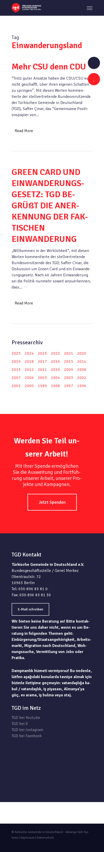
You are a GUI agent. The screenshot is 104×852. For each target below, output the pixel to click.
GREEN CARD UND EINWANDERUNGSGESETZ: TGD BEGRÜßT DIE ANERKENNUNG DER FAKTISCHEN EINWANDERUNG (50, 205)
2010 (55, 369)
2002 (81, 377)
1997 (68, 385)
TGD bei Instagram (27, 729)
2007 (16, 377)
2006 (29, 377)
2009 (68, 369)
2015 (68, 361)
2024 (29, 353)
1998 (55, 385)
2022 (55, 353)
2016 (55, 361)
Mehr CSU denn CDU (49, 66)
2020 (81, 353)
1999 (42, 385)
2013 (16, 369)
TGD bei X (20, 723)
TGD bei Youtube (26, 717)
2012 (29, 369)
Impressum (27, 838)
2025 (16, 353)
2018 (29, 361)
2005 (42, 377)
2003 (68, 377)
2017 (42, 361)
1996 (81, 385)
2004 (55, 377)
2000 (29, 385)
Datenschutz (45, 838)
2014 (81, 361)
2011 (42, 369)
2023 (42, 353)
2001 (16, 385)
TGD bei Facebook (27, 735)
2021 (68, 353)
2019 (16, 361)
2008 (81, 369)
